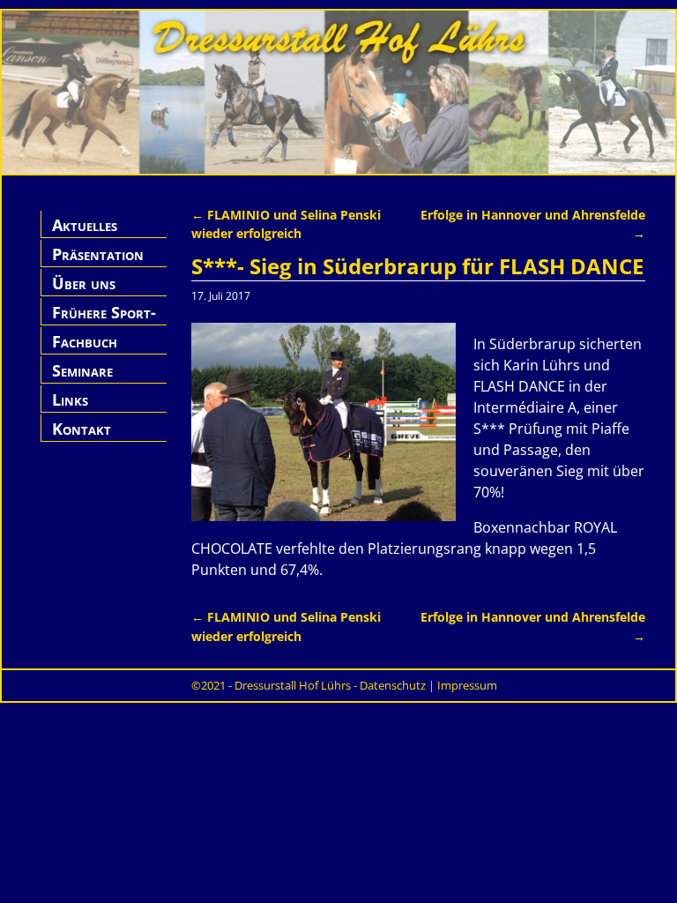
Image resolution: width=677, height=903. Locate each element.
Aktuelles (84, 224)
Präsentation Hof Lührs (98, 264)
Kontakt (81, 428)
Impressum (467, 685)
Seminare (82, 370)
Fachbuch (84, 341)
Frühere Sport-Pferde (104, 322)
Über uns (83, 283)
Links (70, 399)
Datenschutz (393, 685)
